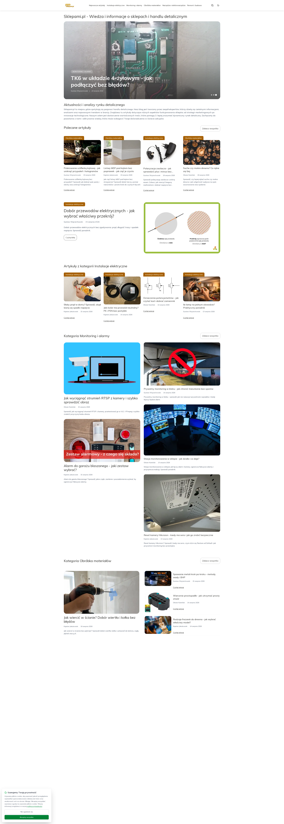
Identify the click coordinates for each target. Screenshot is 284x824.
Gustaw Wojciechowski (79, 91)
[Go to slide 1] (211, 95)
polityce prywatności (34, 806)
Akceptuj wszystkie (27, 817)
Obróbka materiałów (152, 5)
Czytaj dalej (70, 237)
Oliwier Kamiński (189, 175)
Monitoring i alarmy (134, 5)
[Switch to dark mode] (218, 5)
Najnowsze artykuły (97, 5)
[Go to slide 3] (216, 95)
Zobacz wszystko (210, 128)
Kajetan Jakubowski (111, 175)
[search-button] (212, 5)
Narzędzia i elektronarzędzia (173, 5)
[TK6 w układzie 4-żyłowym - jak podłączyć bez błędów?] (142, 60)
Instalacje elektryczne (116, 5)
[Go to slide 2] (213, 95)
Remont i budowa (194, 5)
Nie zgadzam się (27, 812)
